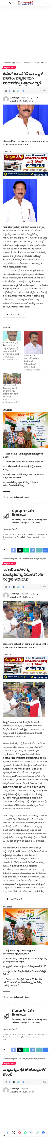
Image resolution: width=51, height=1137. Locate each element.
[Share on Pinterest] (20, 1133)
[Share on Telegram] (31, 1133)
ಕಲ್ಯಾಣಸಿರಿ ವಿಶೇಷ (9, 67)
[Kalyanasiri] (25, 3)
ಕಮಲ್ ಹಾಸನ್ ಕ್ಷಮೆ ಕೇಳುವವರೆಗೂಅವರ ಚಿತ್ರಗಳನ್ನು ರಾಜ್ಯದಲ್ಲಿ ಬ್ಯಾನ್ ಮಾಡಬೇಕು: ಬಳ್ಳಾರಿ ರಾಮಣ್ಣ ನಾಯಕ (12, 348)
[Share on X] (14, 90)
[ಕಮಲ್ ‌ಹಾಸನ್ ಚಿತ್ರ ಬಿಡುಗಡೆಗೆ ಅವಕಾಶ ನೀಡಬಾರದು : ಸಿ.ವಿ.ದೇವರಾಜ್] (33, 342)
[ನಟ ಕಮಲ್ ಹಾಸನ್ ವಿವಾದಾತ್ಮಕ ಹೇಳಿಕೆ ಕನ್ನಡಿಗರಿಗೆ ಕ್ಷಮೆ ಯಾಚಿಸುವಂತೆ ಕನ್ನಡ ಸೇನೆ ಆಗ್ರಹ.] (12, 378)
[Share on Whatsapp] (25, 1133)
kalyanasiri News (22, 497)
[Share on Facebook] (10, 90)
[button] (5, 3)
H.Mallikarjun (15, 98)
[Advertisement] (25, 33)
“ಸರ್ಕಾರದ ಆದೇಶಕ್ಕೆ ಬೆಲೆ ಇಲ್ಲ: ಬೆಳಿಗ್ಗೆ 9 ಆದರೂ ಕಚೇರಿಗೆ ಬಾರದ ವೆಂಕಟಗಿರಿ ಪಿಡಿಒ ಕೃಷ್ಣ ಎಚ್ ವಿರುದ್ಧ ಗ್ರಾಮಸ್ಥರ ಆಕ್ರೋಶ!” (22, 982)
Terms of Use (28, 534)
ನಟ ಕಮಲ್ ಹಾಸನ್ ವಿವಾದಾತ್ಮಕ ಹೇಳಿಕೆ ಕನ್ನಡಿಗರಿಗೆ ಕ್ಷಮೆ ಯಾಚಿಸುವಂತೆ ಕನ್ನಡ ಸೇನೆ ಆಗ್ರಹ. (10, 391)
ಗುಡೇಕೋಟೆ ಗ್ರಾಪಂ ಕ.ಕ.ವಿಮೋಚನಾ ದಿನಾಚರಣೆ (24, 461)
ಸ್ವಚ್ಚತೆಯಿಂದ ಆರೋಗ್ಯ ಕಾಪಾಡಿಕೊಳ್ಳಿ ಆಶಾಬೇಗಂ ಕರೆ (26, 966)
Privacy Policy (21, 537)
